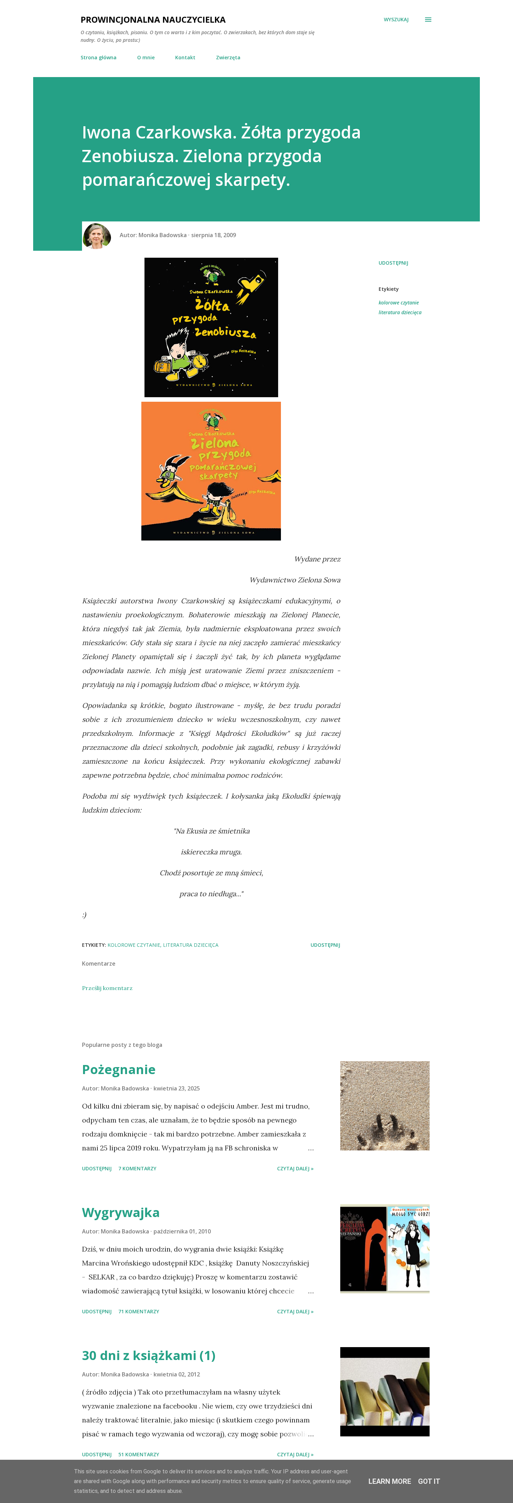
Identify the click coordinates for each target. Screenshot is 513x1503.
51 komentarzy (138, 1454)
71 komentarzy (138, 1311)
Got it (429, 1481)
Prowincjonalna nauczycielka (153, 19)
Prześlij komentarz (107, 987)
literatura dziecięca (400, 312)
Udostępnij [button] (393, 262)
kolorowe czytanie (399, 302)
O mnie (146, 57)
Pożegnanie (119, 1069)
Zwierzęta (228, 57)
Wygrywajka (121, 1212)
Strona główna (99, 57)
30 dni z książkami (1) (148, 1355)
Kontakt (185, 57)
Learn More (390, 1481)
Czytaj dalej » (295, 1168)
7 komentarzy (137, 1168)
